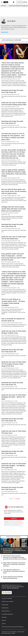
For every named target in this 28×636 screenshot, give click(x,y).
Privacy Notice (19, 522)
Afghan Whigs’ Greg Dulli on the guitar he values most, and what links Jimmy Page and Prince (14, 564)
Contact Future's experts (7, 601)
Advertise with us (6, 611)
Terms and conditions (7, 598)
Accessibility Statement (7, 614)
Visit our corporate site (12, 588)
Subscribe (19, 2)
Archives (18, 498)
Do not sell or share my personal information (12, 626)
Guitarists (2, 44)
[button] (2, 2)
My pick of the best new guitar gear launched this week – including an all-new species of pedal (14, 550)
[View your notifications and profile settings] (13, 2)
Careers (3, 623)
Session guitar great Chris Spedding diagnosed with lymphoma (13, 577)
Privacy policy (5, 604)
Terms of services (18, 521)
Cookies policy (5, 607)
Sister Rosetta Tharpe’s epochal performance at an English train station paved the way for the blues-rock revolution (15, 557)
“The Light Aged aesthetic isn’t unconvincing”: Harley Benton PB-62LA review (14, 571)
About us (4, 620)
